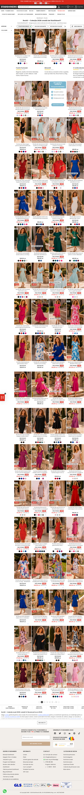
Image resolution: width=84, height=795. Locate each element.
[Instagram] (65, 733)
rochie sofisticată (43, 715)
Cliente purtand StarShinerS (11, 769)
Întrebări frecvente (28, 769)
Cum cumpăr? (27, 767)
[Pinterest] (74, 733)
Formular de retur (28, 764)
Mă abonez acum (36, 743)
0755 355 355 (49, 762)
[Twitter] (60, 733)
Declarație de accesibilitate (11, 779)
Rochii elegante (67, 757)
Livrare (25, 754)
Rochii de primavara (69, 754)
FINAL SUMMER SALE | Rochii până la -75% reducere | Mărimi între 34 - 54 (42, 1)
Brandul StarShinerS (8, 754)
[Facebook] (55, 733)
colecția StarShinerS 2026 (12, 717)
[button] (2, 397)
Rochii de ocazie (75, 718)
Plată (24, 757)
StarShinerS (36, 792)
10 (56, 702)
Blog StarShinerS (7, 772)
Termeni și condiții (8, 777)
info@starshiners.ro (50, 757)
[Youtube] (69, 733)
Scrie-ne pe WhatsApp (51, 759)
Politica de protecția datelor (11, 774)
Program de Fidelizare (9, 762)
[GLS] (18, 786)
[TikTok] (79, 733)
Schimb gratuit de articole (30, 759)
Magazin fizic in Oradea (9, 757)
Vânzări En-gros (7, 759)
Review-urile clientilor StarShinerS (9, 766)
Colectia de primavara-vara (71, 767)
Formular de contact (51, 754)
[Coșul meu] (76, 7)
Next (65, 26)
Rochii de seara (67, 762)
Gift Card (25, 772)
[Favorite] (68, 7)
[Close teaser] (5, 393)
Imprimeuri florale (68, 764)
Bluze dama (66, 769)
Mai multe (42, 723)
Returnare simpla (28, 762)
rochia (7, 715)
